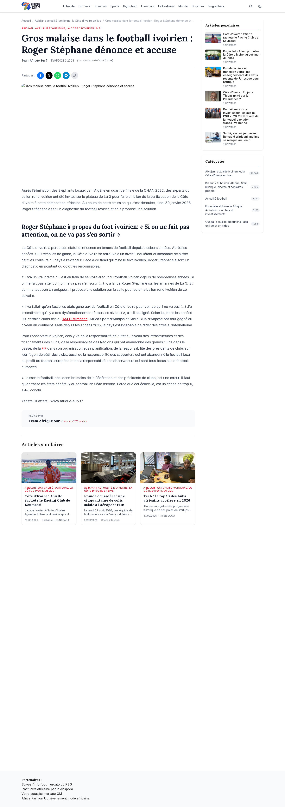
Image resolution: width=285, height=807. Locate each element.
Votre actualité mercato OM (42, 794)
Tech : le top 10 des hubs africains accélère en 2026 (166, 498)
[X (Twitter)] (49, 75)
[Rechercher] (250, 6)
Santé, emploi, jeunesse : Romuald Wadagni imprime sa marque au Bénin (241, 137)
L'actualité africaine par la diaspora (47, 789)
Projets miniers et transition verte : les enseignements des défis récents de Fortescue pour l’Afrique (241, 75)
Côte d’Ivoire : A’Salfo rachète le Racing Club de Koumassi (47, 500)
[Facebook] (40, 75)
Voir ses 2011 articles (75, 421)
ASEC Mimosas (74, 319)
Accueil (26, 20)
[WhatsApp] (57, 75)
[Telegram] (66, 75)
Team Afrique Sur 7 (46, 421)
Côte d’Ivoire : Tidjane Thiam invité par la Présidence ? (238, 96)
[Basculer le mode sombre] (259, 6)
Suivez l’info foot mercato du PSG (47, 784)
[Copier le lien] (74, 75)
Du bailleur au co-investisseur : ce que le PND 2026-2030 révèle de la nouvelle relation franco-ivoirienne (241, 116)
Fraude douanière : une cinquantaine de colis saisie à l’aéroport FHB (104, 500)
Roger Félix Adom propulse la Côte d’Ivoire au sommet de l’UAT (241, 55)
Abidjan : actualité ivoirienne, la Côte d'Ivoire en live (68, 20)
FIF (44, 348)
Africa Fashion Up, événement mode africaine (55, 798)
